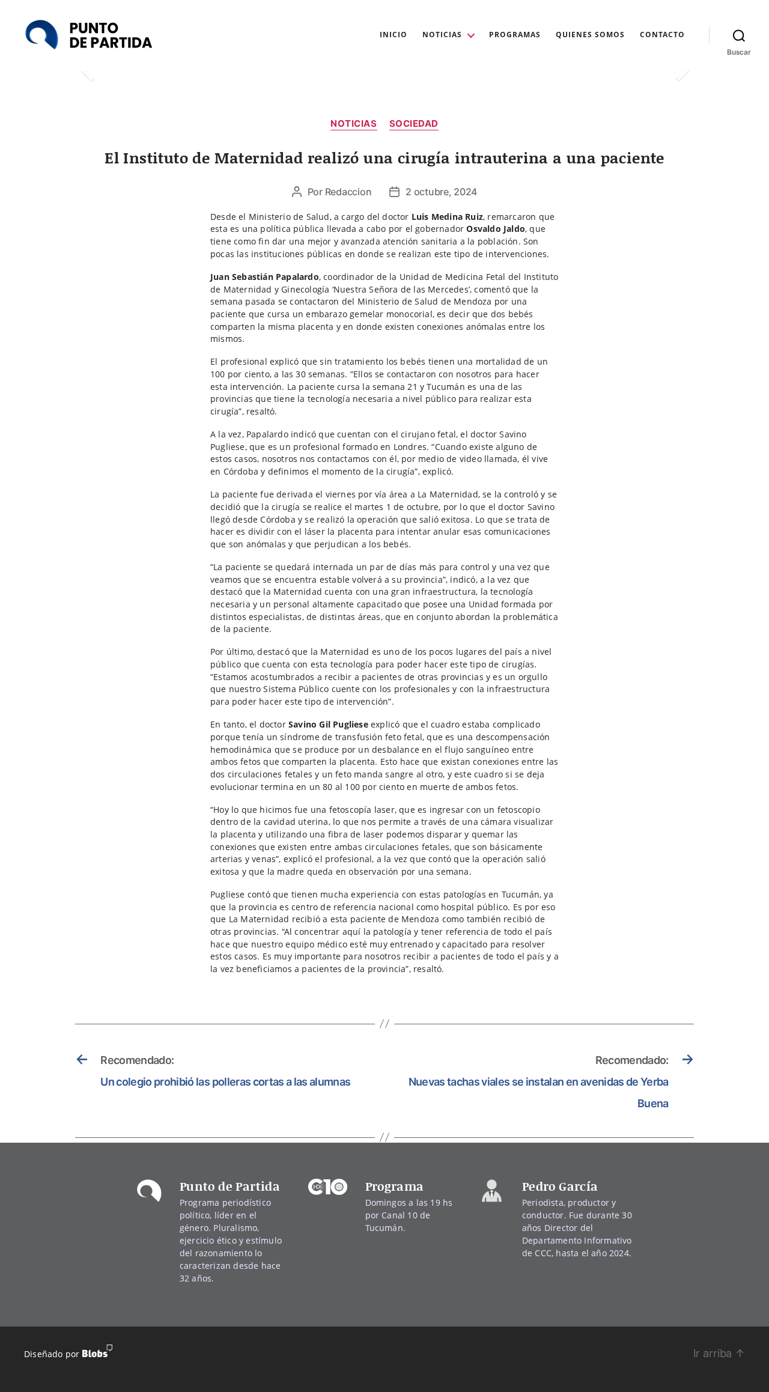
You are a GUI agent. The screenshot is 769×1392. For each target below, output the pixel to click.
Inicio (393, 35)
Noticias (442, 35)
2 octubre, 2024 (441, 192)
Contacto (662, 35)
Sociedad (414, 123)
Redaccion (348, 192)
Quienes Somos (590, 35)
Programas (515, 35)
